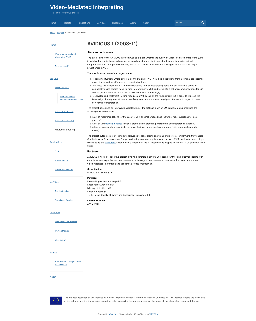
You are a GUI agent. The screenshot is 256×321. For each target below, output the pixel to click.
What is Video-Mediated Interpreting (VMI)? (65, 55)
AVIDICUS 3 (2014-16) (64, 111)
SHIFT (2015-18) (62, 87)
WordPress (113, 314)
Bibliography (60, 240)
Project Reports (61, 160)
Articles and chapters (64, 169)
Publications (84, 22)
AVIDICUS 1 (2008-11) (65, 130)
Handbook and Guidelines (66, 221)
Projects (67, 22)
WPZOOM (153, 314)
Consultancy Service (64, 200)
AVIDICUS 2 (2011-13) (64, 121)
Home (53, 22)
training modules (113, 123)
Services (101, 22)
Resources (117, 22)
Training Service (62, 191)
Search (203, 22)
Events (132, 22)
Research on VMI (62, 66)
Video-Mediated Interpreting (86, 7)
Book (57, 151)
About (146, 22)
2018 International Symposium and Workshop (71, 98)
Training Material (62, 231)
